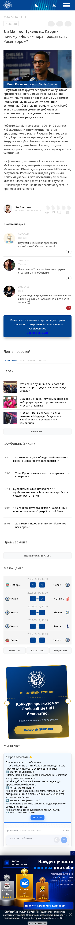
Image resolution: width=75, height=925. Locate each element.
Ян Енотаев (23, 207)
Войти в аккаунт (37, 332)
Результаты (60, 650)
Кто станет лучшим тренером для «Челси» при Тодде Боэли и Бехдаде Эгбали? (43, 387)
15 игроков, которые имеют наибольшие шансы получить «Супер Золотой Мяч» (40, 509)
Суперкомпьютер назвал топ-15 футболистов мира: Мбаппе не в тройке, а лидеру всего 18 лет (40, 492)
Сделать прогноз (38, 729)
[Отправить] (64, 840)
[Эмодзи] (57, 840)
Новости (11, 24)
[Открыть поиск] (45, 5)
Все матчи (14, 650)
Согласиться (37, 923)
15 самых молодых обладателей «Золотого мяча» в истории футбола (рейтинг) (41, 459)
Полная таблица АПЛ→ (37, 555)
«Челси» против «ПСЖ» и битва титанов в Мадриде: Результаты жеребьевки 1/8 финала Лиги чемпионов (40, 418)
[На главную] (7, 5)
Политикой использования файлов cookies (42, 918)
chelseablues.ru (33, 210)
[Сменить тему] (36, 5)
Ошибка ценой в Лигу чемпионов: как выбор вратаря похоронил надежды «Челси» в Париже (44, 402)
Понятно (37, 817)
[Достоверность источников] (68, 212)
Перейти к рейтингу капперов (48, 905)
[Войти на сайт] (54, 5)
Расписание (37, 650)
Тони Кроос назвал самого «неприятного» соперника (42, 474)
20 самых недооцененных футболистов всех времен (40, 525)
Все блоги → (38, 431)
